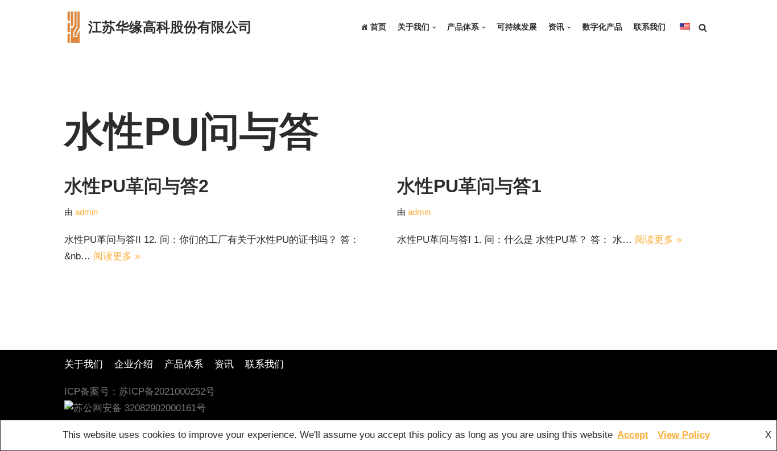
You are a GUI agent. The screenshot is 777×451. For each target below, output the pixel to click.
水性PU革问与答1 (469, 186)
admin (86, 212)
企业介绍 (133, 364)
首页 (378, 27)
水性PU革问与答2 (136, 186)
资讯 (224, 364)
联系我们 (650, 27)
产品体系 (183, 364)
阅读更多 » (116, 256)
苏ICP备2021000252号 (167, 391)
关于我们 (83, 364)
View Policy (684, 434)
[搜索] (703, 27)
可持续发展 (517, 27)
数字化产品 (602, 27)
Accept (632, 434)
